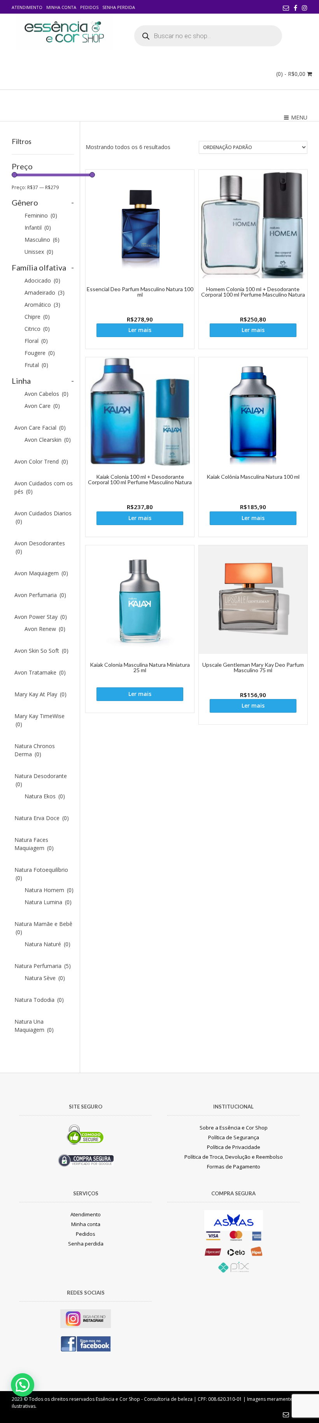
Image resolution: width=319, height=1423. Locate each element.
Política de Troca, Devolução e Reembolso (233, 1156)
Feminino (41, 215)
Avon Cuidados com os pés (43, 487)
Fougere (40, 353)
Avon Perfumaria (40, 595)
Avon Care (42, 405)
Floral (36, 340)
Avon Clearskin (48, 439)
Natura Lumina (48, 902)
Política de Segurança (233, 1137)
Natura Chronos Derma (34, 750)
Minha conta (61, 7)
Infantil (38, 227)
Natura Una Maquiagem (34, 1025)
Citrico (37, 328)
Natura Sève (45, 978)
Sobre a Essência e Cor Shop (234, 1127)
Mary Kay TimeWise (39, 720)
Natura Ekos (45, 796)
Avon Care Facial (40, 427)
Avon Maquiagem (41, 573)
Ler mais (139, 330)
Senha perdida (118, 7)
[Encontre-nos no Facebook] (295, 7)
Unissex (39, 251)
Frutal (36, 365)
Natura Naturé (47, 944)
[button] (22, 1385)
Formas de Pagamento (233, 1166)
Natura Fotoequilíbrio (41, 874)
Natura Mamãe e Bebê (43, 928)
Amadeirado (45, 292)
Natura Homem (49, 890)
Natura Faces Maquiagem (34, 844)
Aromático (42, 304)
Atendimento (27, 7)
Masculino (42, 239)
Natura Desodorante (40, 780)
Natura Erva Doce (41, 818)
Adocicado (42, 280)
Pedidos (89, 7)
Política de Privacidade (233, 1147)
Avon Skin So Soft (41, 650)
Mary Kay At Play (40, 694)
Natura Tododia (39, 999)
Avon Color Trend (41, 461)
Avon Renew (45, 628)
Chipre (37, 316)
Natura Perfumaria (42, 966)
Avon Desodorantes (39, 547)
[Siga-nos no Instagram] (304, 7)
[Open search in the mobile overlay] (208, 35)
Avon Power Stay (40, 616)
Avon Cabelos (46, 393)
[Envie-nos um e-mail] (286, 7)
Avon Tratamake (40, 672)
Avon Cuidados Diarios (43, 517)
